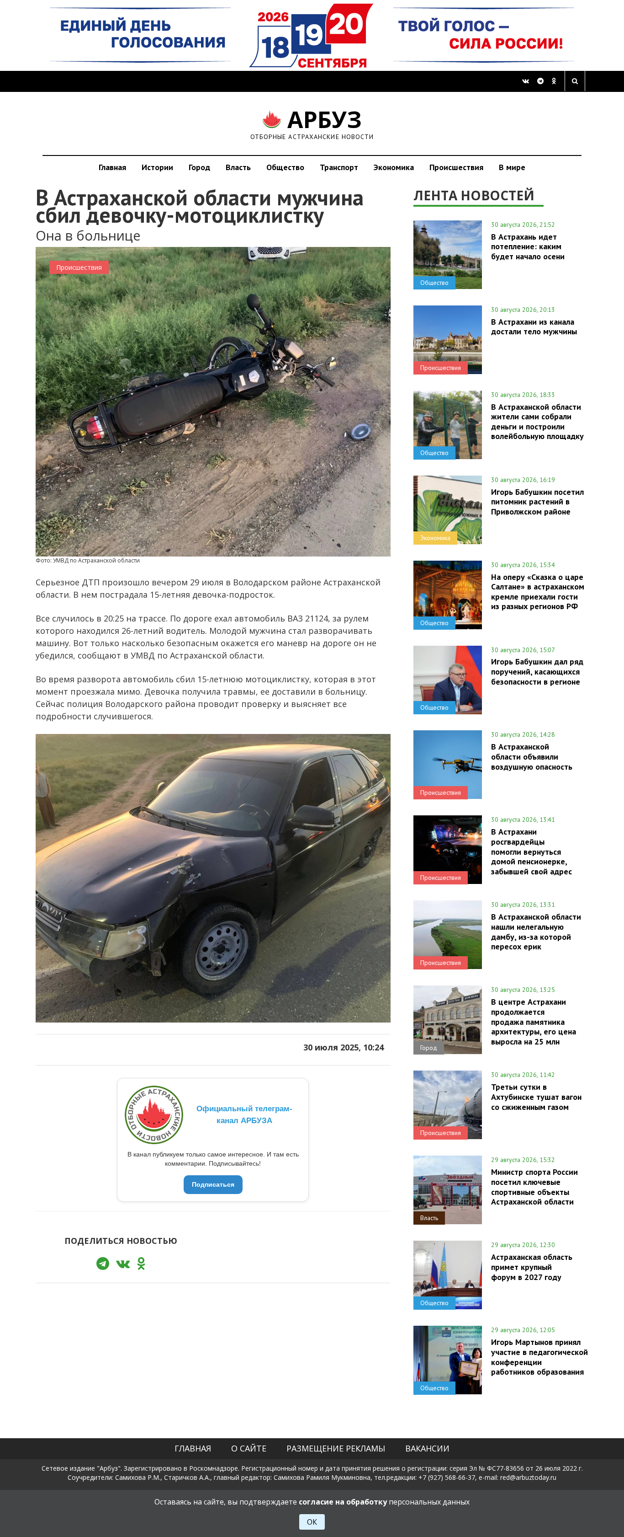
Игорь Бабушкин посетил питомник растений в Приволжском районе (537, 502)
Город (199, 167)
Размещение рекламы (335, 1448)
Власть (238, 167)
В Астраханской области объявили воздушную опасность (531, 756)
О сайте (248, 1448)
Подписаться (213, 1184)
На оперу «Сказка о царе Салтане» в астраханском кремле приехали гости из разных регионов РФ (537, 591)
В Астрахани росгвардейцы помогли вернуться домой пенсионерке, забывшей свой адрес (531, 851)
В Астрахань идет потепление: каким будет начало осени (528, 246)
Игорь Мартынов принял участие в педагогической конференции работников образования (539, 1356)
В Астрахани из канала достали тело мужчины (534, 326)
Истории (157, 167)
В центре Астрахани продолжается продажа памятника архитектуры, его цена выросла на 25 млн (533, 1021)
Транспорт (339, 167)
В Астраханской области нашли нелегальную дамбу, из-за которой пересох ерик (536, 931)
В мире (512, 167)
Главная (112, 167)
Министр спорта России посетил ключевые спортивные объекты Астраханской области (534, 1186)
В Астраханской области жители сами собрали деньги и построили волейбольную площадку (537, 421)
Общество (285, 167)
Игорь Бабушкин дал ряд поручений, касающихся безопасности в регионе (537, 671)
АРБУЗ (312, 123)
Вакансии (427, 1448)
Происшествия (456, 167)
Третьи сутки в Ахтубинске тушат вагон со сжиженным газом (536, 1097)
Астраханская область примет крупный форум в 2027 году (531, 1267)
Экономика (394, 167)
